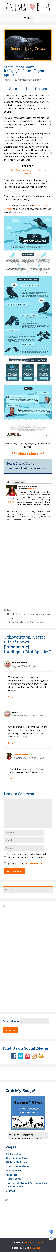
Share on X (43, 468)
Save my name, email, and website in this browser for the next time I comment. (27, 856)
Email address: (11, 1021)
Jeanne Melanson (27, 486)
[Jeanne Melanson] (11, 495)
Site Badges (14, 1178)
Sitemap (10, 1190)
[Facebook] (9, 502)
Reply (10, 696)
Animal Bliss (31, 489)
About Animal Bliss (16, 1158)
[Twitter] (13, 502)
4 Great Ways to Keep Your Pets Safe (26, 621)
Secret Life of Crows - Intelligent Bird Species (22, 466)
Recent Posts (19, 482)
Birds (10, 610)
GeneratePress (37, 1248)
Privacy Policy (13, 1170)
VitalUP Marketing (34, 1242)
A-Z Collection (13, 1154)
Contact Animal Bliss (17, 1166)
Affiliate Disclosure (16, 1162)
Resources (11, 1174)
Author (8, 482)
